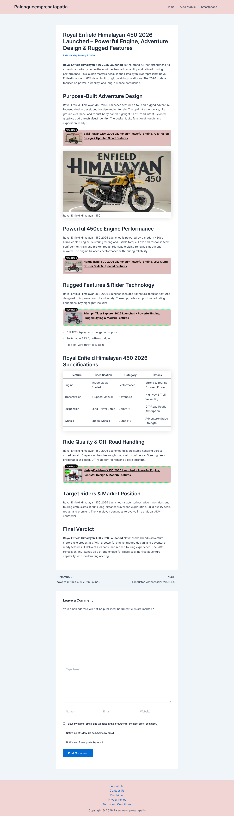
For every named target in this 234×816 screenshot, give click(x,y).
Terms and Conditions (117, 804)
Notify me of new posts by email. (84, 742)
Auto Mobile (188, 7)
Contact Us (117, 790)
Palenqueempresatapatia (41, 6)
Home (170, 7)
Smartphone (209, 7)
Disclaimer (117, 795)
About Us (117, 786)
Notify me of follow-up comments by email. (90, 732)
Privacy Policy (117, 799)
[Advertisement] (117, 639)
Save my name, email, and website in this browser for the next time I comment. (112, 723)
